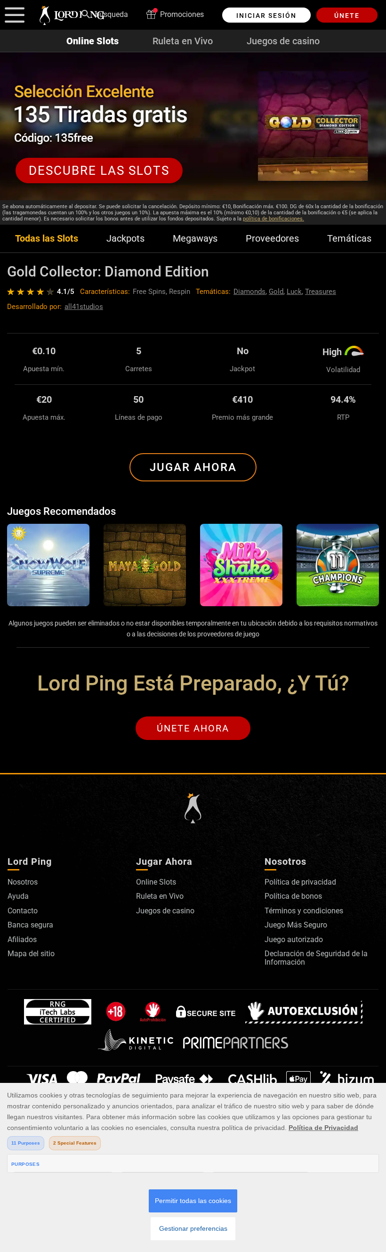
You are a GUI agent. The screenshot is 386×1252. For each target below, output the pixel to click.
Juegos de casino (283, 41)
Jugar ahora (193, 467)
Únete (347, 15)
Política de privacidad (300, 882)
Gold (276, 291)
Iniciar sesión (266, 15)
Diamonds (249, 291)
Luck (294, 291)
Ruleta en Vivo (183, 41)
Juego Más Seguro (296, 924)
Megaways (195, 238)
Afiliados (22, 939)
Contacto (23, 910)
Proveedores (272, 238)
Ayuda (18, 896)
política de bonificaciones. (273, 219)
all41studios (83, 306)
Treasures (320, 291)
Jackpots (125, 238)
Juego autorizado (294, 939)
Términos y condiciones (304, 910)
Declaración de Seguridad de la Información (316, 958)
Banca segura (30, 924)
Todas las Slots (46, 238)
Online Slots (92, 41)
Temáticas (349, 238)
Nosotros (23, 882)
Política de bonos (293, 896)
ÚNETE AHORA (193, 728)
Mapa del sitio (31, 953)
